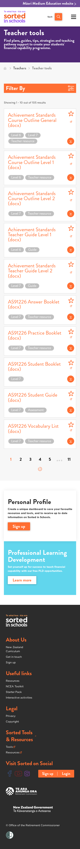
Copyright (12, 721)
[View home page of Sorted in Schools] (14, 16)
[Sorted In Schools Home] (16, 620)
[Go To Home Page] (5, 68)
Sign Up (19, 526)
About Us (16, 640)
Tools (10, 747)
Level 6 (16, 135)
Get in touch (14, 657)
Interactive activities (19, 697)
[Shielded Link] (10, 835)
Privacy (11, 716)
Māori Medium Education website (48, 3)
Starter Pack (14, 692)
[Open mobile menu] (73, 17)
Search (50, 16)
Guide (32, 249)
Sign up (11, 662)
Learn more (22, 580)
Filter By (15, 88)
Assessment (36, 410)
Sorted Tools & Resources (21, 736)
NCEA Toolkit (14, 686)
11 (69, 459)
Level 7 (33, 135)
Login (66, 774)
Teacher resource (22, 141)
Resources (12, 680)
